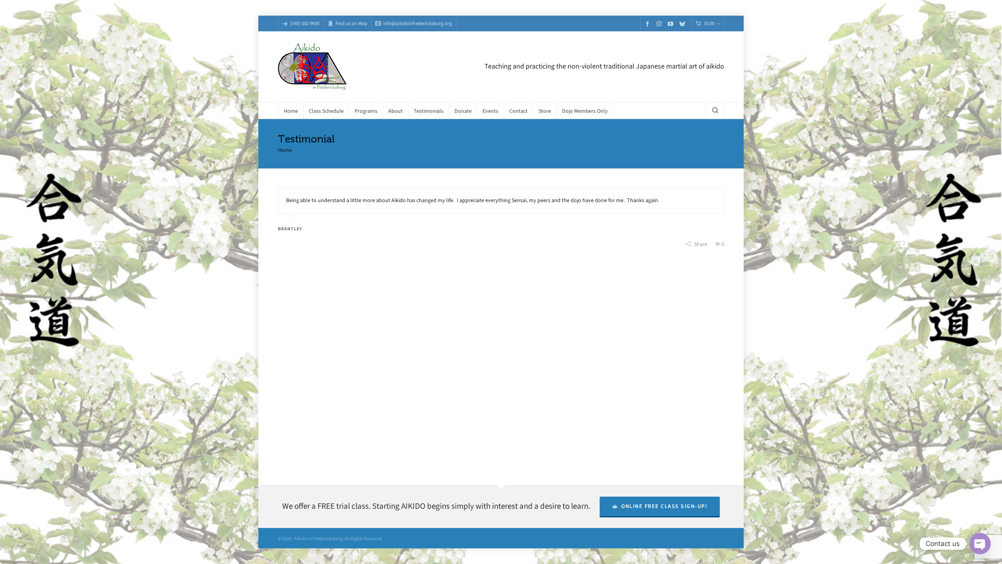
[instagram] (660, 23)
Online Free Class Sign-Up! (664, 506)
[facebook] (648, 24)
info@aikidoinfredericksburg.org (417, 23)
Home (285, 150)
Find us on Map (351, 23)
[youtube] (672, 24)
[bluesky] (683, 24)
